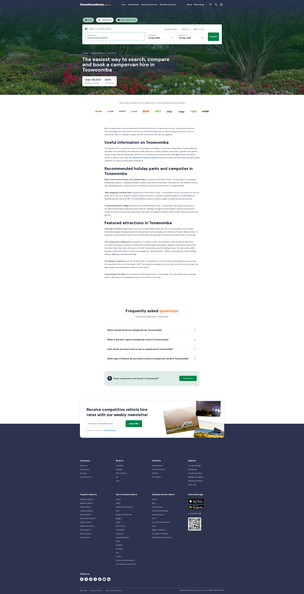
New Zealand (121, 473)
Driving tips (192, 469)
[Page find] (210, 4)
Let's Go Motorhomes (161, 522)
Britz (154, 503)
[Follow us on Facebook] (81, 579)
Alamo (118, 499)
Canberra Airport (87, 511)
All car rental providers (125, 560)
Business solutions (168, 4)
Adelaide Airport (86, 499)
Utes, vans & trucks (149, 4)
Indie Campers (158, 514)
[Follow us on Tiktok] (100, 579)
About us (83, 465)
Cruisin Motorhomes (160, 511)
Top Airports (85, 537)
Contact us (84, 469)
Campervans (133, 4)
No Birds (119, 545)
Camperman (157, 507)
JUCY (154, 518)
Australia (119, 465)
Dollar (118, 522)
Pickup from (91, 35)
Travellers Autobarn (160, 533)
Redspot (119, 549)
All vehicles (156, 477)
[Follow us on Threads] (91, 579)
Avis (117, 511)
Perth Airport (85, 530)
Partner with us (86, 477)
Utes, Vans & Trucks (128, 20)
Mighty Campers (159, 530)
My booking (199, 4)
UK (117, 477)
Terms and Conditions (113, 590)
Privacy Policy (110, 430)
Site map (83, 590)
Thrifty (118, 556)
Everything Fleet (122, 537)
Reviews (83, 473)
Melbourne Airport (87, 526)
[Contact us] (216, 4)
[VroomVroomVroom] (95, 4)
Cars (124, 4)
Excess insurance (195, 473)
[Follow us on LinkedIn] (109, 579)
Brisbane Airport (86, 503)
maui (154, 526)
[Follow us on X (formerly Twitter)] (95, 579)
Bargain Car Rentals (124, 514)
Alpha (118, 503)
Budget (119, 518)
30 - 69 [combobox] (198, 29)
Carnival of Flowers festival (145, 157)
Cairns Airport (85, 507)
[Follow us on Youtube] (104, 579)
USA (117, 481)
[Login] (221, 4)
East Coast (120, 526)
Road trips (192, 484)
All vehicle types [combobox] (170, 29)
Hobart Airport (86, 522)
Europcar (119, 533)
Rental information (195, 481)
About (189, 4)
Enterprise (120, 530)
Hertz (118, 541)
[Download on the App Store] (196, 501)
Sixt (117, 553)
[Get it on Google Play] (196, 507)
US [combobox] (185, 29)
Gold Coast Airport (87, 518)
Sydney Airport (86, 533)
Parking (155, 473)
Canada (119, 469)
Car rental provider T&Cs (126, 564)
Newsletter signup (195, 477)
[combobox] (115, 37)
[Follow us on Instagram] (86, 579)
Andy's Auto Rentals (124, 507)
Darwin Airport (85, 514)
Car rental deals (194, 465)
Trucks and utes (158, 469)
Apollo (154, 499)
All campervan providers (162, 537)
